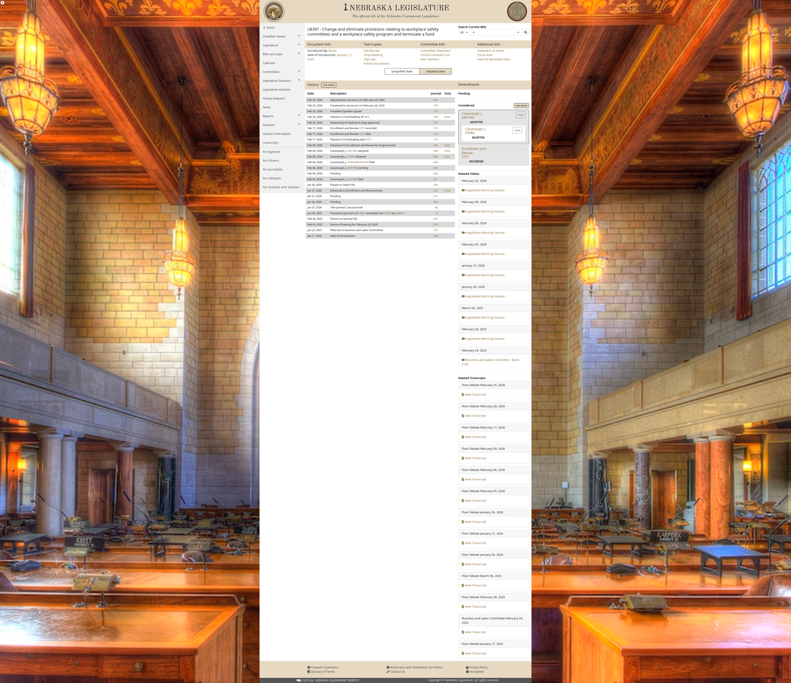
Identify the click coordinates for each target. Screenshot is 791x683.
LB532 (388, 213)
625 (435, 173)
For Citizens (271, 160)
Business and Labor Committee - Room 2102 (491, 362)
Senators (269, 125)
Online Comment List (435, 55)
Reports (268, 116)
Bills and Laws (272, 54)
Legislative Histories (276, 89)
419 (435, 224)
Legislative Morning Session (485, 190)
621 (435, 179)
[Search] (525, 32)
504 (435, 202)
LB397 (362, 213)
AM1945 (352, 151)
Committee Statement (436, 51)
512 (435, 190)
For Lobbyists (272, 178)
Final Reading (373, 55)
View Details (328, 85)
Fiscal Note (484, 55)
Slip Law (369, 59)
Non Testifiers (430, 59)
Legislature (270, 45)
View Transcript (475, 394)
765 (435, 117)
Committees (271, 72)
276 (435, 230)
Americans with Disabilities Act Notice (416, 667)
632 (435, 219)
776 (435, 105)
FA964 (351, 156)
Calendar (269, 63)
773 (435, 111)
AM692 (400, 213)
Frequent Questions (324, 667)
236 (435, 236)
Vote (447, 117)
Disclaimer (476, 672)
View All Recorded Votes (493, 59)
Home (270, 27)
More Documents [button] (378, 63)
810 (435, 100)
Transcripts (270, 143)
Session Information (277, 134)
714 (435, 128)
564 (435, 185)
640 (435, 168)
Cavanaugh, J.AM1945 (472, 115)
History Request (274, 98)
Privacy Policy (478, 667)
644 (435, 145)
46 (436, 207)
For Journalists (273, 169)
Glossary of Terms (322, 672)
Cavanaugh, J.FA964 (475, 131)
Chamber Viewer (274, 36)
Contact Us (397, 672)
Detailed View (435, 71)
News (266, 107)
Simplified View (401, 71)
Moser (333, 51)
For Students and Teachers (281, 187)
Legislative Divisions (277, 81)
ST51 (362, 128)
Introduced (371, 51)
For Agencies (272, 152)
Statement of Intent (490, 51)
